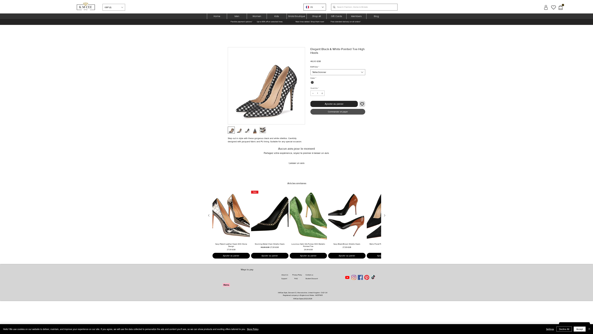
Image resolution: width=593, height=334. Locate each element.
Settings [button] (550, 329)
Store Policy (253, 329)
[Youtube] (347, 277)
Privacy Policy (297, 275)
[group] (297, 225)
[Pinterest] (366, 277)
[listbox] (114, 7)
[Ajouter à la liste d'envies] (362, 104)
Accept (579, 329)
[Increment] (322, 93)
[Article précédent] (209, 215)
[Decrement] (312, 93)
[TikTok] (373, 277)
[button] (114, 7)
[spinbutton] (317, 93)
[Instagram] (353, 277)
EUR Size (314, 67)
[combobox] (337, 72)
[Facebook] (360, 277)
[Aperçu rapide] (231, 215)
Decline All (564, 329)
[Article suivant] (385, 215)
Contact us (309, 275)
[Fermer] (589, 329)
